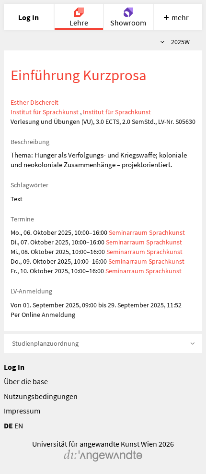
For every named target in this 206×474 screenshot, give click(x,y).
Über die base (26, 381)
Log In (14, 367)
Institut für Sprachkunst (45, 112)
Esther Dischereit (34, 102)
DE (8, 425)
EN (18, 425)
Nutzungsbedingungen (41, 396)
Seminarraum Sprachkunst (147, 232)
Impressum (22, 410)
